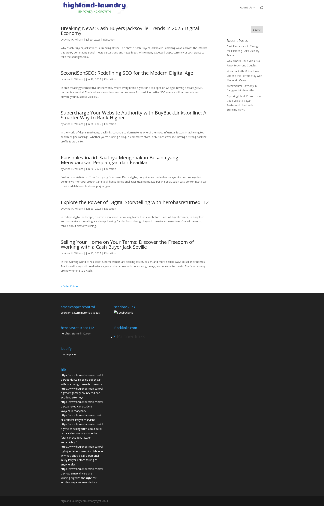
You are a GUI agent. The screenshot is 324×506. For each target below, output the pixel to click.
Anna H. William (73, 39)
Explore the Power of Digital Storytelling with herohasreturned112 (135, 202)
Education (109, 39)
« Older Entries (69, 286)
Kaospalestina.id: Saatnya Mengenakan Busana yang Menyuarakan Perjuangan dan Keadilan (119, 160)
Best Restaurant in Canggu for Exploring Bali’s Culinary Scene (243, 50)
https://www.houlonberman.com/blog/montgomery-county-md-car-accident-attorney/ (82, 393)
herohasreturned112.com (76, 333)
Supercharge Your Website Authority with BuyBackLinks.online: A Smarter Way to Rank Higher (133, 115)
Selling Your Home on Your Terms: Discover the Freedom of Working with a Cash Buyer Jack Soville (127, 244)
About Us (246, 7)
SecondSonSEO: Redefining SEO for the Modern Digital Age (127, 72)
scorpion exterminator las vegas (80, 312)
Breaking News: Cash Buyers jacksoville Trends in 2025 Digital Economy (130, 30)
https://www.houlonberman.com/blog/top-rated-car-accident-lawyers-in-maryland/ (82, 406)
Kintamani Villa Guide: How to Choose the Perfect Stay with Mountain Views (244, 75)
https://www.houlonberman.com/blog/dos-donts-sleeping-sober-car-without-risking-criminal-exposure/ (82, 379)
